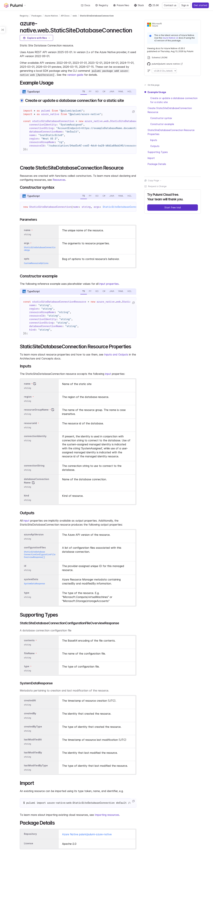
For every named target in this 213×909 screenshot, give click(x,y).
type (26, 592)
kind (26, 495)
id (25, 565)
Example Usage (157, 92)
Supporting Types (158, 152)
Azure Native (51, 15)
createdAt (30, 700)
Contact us (170, 5)
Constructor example (162, 124)
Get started (200, 5)
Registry (103, 5)
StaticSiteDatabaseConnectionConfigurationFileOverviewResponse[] (39, 554)
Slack (141, 5)
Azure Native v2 (170, 38)
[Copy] (133, 111)
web (75, 15)
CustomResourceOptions (36, 263)
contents (29, 640)
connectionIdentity (35, 436)
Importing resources (107, 814)
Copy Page (153, 180)
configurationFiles (35, 547)
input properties (109, 283)
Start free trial (172, 207)
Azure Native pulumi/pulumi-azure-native (87, 834)
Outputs (154, 146)
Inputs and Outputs (116, 354)
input (108, 373)
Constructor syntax (161, 118)
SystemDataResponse (34, 583)
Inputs (153, 140)
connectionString (34, 465)
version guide (75, 74)
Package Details (157, 164)
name (27, 383)
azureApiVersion (34, 534)
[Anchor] (135, 30)
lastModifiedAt (33, 739)
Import (151, 158)
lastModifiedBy (33, 752)
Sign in (185, 5)
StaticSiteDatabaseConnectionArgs (127, 207)
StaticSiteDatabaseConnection (97, 15)
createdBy (30, 713)
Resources (59, 179)
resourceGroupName (36, 409)
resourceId (30, 423)
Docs (87, 5)
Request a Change (157, 186)
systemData (31, 579)
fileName (29, 653)
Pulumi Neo (123, 5)
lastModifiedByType (36, 765)
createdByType (33, 726)
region (28, 396)
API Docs (65, 15)
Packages (36, 15)
